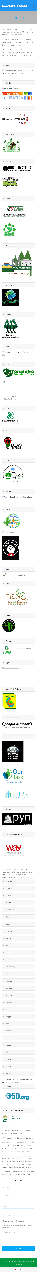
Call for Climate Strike (25, 1138)
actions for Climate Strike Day (13, 1146)
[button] (34, 5)
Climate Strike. (16, 1261)
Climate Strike (14, 5)
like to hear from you (26, 1174)
